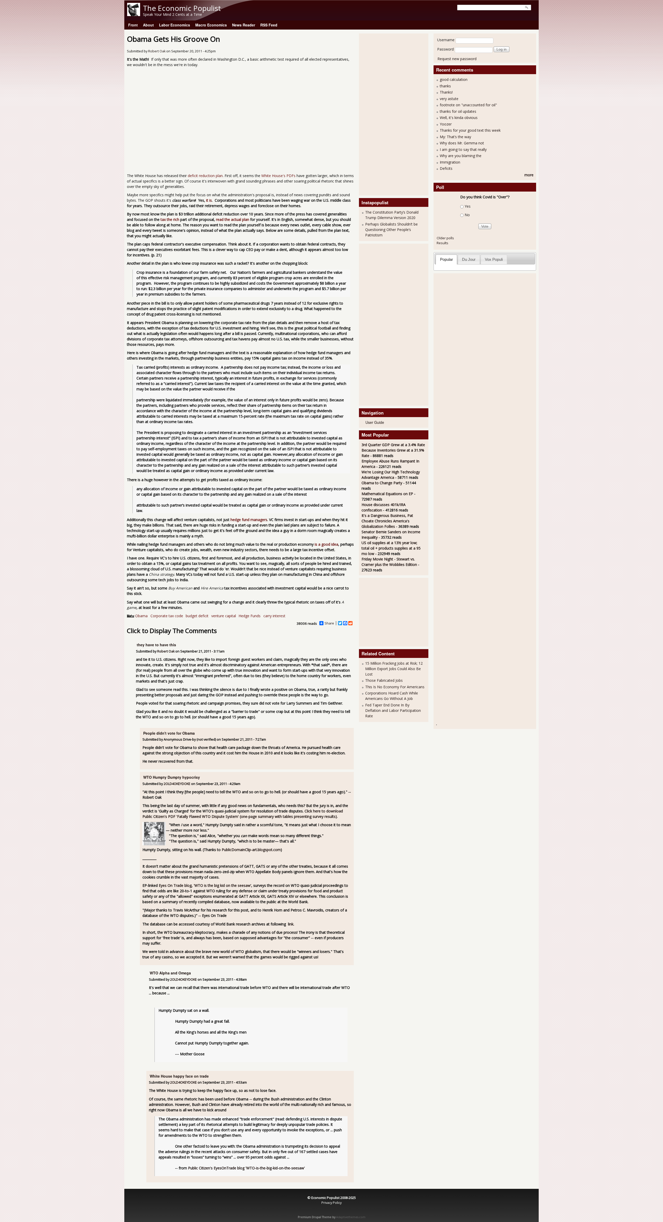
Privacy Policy (331, 1202)
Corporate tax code (166, 615)
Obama (141, 615)
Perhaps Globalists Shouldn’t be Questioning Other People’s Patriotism (391, 229)
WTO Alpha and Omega (170, 972)
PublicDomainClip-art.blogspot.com (251, 849)
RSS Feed (268, 24)
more (529, 174)
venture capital (223, 615)
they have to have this (156, 644)
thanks (445, 85)
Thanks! (446, 92)
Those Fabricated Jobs (384, 680)
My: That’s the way (455, 136)
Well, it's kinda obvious (459, 117)
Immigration (450, 162)
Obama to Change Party (382, 482)
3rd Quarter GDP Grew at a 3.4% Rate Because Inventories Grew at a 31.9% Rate (393, 450)
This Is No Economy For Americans (394, 686)
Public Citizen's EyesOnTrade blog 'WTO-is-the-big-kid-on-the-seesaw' (246, 1167)
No (467, 214)
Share (329, 623)
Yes (468, 206)
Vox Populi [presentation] (494, 259)
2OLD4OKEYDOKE (177, 784)
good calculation (453, 79)
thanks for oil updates (458, 111)
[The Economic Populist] (133, 14)
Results (442, 243)
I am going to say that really (463, 149)
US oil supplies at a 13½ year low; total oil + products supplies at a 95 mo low (391, 548)
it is (209, 200)
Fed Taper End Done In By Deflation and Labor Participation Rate (393, 710)
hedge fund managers (248, 519)
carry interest (274, 615)
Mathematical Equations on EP (387, 493)
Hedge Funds (250, 615)
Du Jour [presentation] (468, 259)
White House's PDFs (278, 175)
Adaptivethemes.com (350, 1217)
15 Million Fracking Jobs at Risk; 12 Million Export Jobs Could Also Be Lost (394, 669)
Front (133, 24)
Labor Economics (174, 24)
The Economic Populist (182, 8)
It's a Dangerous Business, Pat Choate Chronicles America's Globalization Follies (387, 521)
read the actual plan (232, 219)
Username (446, 39)
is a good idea (326, 544)
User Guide (374, 422)
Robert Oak (156, 51)
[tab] (446, 259)
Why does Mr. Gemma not (462, 143)
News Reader (243, 24)
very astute (449, 98)
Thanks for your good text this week (470, 130)
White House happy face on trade (179, 1076)
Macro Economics (211, 24)
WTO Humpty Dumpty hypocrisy (171, 777)
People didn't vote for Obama (169, 733)
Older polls (445, 238)
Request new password (457, 58)
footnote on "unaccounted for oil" (468, 104)
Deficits (446, 168)
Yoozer (446, 124)
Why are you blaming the (460, 155)
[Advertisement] (382, 114)
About (148, 24)
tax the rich (170, 219)
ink (291, 924)
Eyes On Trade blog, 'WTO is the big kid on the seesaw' (205, 885)
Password (445, 49)
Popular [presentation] (446, 259)
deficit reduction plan (205, 175)
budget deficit (197, 615)
